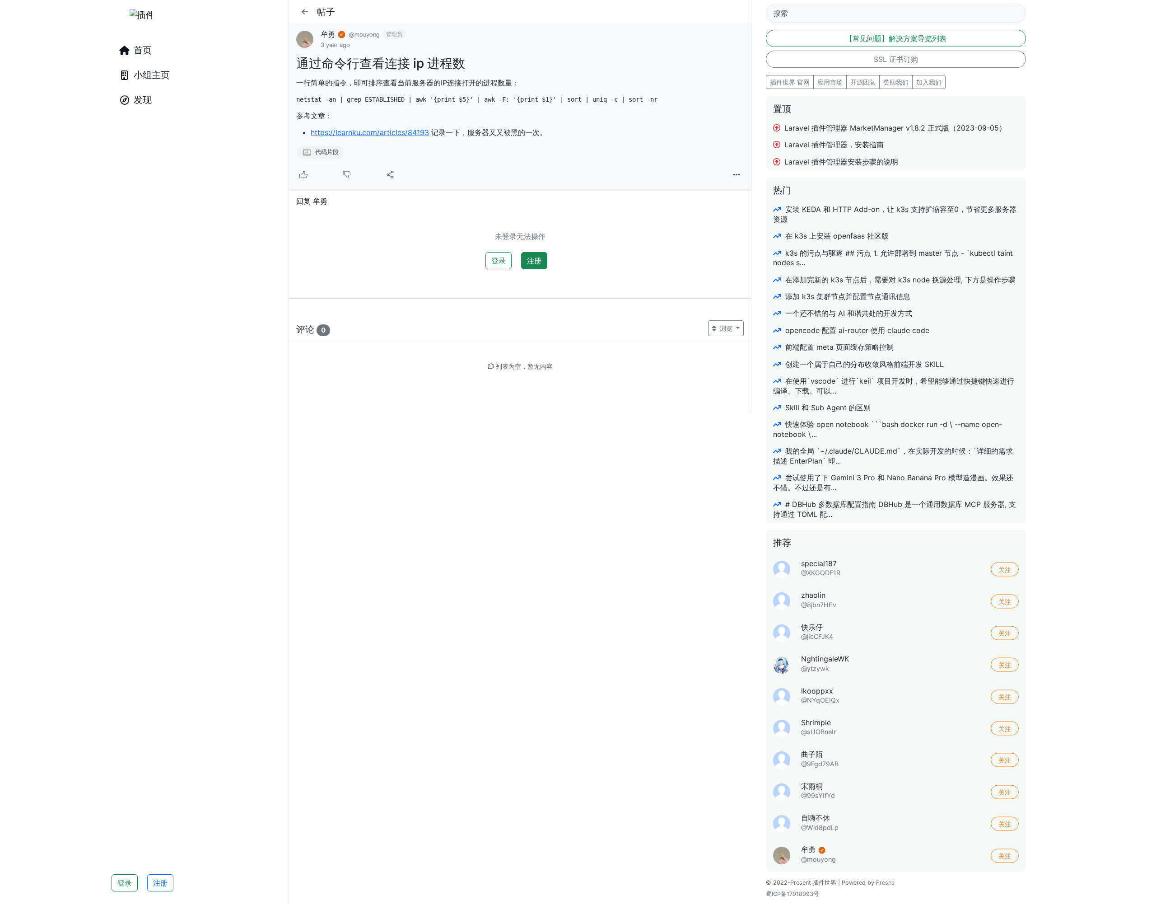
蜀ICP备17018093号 (792, 894)
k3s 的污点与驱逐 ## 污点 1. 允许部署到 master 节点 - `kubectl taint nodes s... (893, 258)
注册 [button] (160, 882)
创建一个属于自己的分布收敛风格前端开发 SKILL (863, 364)
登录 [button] (124, 882)
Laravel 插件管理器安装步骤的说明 (840, 161)
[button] (304, 12)
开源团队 (863, 82)
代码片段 (326, 152)
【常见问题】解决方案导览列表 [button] (895, 38)
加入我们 (929, 82)
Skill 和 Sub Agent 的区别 (827, 407)
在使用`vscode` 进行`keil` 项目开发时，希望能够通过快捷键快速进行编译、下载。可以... (893, 385)
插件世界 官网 (790, 82)
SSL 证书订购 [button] (896, 59)
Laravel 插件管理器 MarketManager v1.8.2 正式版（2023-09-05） (894, 127)
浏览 (726, 328)
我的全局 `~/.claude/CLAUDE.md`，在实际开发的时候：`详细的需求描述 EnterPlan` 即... (893, 455)
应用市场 (830, 82)
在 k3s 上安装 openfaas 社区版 (836, 235)
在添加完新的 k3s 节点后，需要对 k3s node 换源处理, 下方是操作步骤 (899, 279)
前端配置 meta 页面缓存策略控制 (838, 347)
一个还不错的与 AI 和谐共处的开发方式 (847, 313)
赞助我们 (896, 82)
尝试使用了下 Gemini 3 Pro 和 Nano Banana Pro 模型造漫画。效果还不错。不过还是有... (893, 482)
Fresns (885, 882)
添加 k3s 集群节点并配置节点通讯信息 (846, 296)
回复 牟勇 (311, 201)
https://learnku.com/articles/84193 (370, 132)
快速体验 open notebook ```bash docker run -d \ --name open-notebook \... (887, 429)
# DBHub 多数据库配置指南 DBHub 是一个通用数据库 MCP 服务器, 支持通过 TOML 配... (894, 509)
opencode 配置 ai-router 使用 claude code (856, 330)
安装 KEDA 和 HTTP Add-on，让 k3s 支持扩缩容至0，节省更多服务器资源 (894, 214)
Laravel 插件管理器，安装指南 (833, 144)
